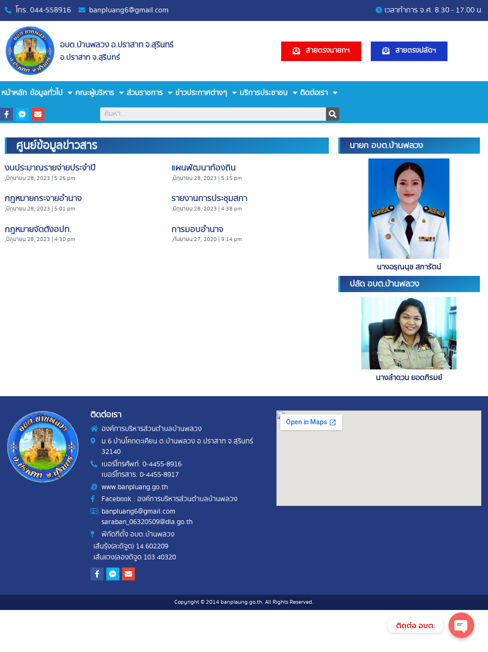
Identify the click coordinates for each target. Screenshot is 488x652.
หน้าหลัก (14, 92)
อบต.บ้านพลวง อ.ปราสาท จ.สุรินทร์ (116, 45)
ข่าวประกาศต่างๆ (201, 92)
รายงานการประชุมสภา (209, 198)
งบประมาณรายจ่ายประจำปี (50, 168)
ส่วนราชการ (145, 92)
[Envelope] (37, 114)
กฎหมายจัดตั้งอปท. (38, 229)
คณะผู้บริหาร (94, 92)
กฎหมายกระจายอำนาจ (43, 198)
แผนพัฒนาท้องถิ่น (204, 168)
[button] (321, 51)
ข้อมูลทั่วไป (46, 92)
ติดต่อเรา (314, 92)
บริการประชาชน (264, 92)
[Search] (332, 114)
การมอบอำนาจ (198, 229)
